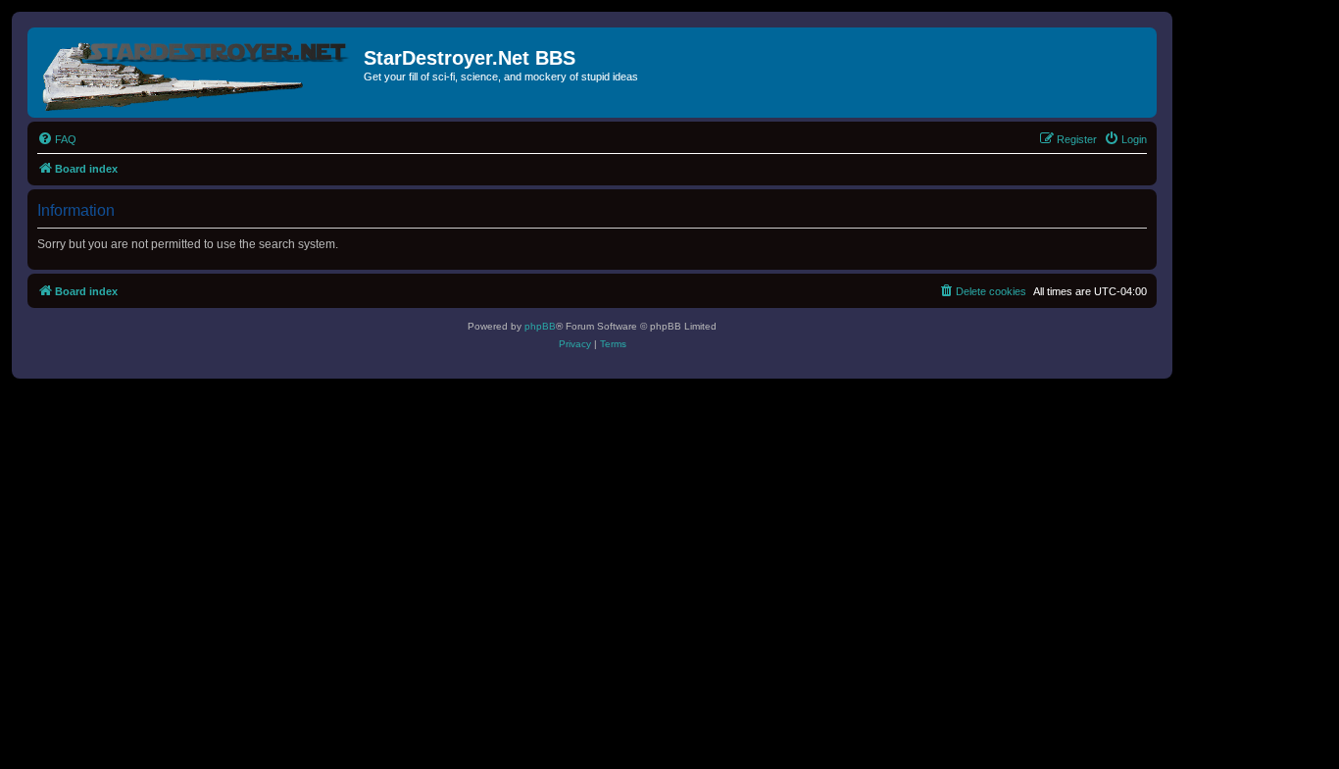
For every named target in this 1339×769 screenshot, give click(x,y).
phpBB (540, 326)
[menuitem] (56, 139)
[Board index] (198, 72)
